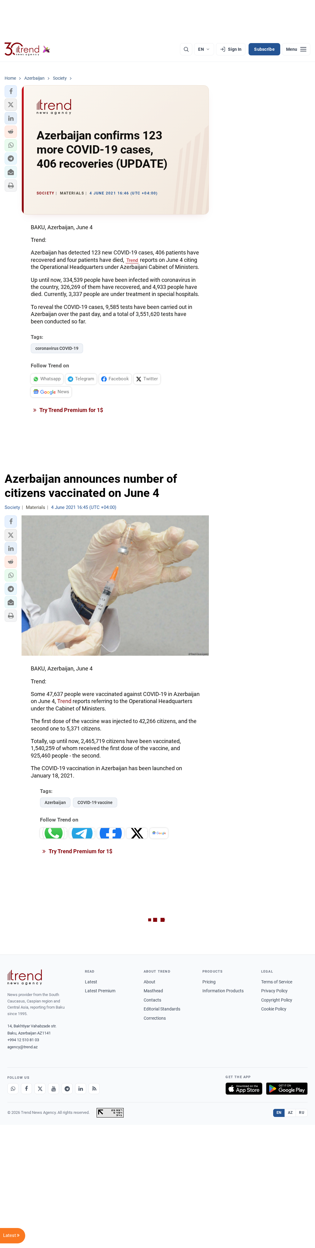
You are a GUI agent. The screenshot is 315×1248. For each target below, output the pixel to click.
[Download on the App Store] (243, 1088)
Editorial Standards (162, 1008)
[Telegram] (67, 1088)
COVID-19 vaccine (95, 802)
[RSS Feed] (94, 1088)
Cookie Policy (273, 1008)
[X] (40, 1088)
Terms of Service (276, 981)
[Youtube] (53, 1088)
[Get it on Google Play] (287, 1088)
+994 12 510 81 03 (23, 1040)
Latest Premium (100, 990)
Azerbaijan (55, 802)
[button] (11, 91)
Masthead (153, 990)
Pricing (209, 981)
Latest (91, 981)
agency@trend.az (22, 1047)
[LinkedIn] (80, 1088)
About (149, 981)
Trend (132, 260)
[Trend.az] (27, 49)
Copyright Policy (276, 1000)
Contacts (152, 1000)
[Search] (186, 49)
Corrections (155, 1018)
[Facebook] (26, 1088)
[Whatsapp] (12, 1088)
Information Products (223, 990)
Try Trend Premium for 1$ (70, 410)
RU (301, 1112)
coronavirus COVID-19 (56, 348)
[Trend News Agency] (24, 977)
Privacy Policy (274, 990)
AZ (290, 1112)
